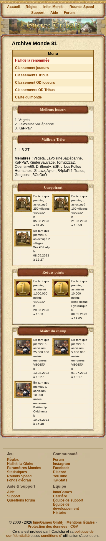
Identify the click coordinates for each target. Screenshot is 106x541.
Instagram (61, 464)
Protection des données (47, 526)
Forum (69, 13)
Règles (31, 7)
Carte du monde (28, 97)
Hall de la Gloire (20, 464)
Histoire (59, 513)
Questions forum (21, 500)
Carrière (60, 496)
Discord (59, 472)
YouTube (60, 476)
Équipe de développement (66, 506)
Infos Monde (53, 7)
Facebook (61, 468)
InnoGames (62, 492)
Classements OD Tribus (35, 90)
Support (37, 13)
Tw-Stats (60, 480)
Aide (54, 13)
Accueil (13, 7)
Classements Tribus (32, 75)
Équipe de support (68, 500)
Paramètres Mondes (24, 468)
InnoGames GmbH (48, 522)
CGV (74, 526)
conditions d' (51, 536)
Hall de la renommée (32, 60)
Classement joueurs (32, 68)
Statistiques (17, 472)
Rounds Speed (81, 7)
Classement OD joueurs (35, 82)
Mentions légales (81, 522)
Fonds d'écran (19, 480)
